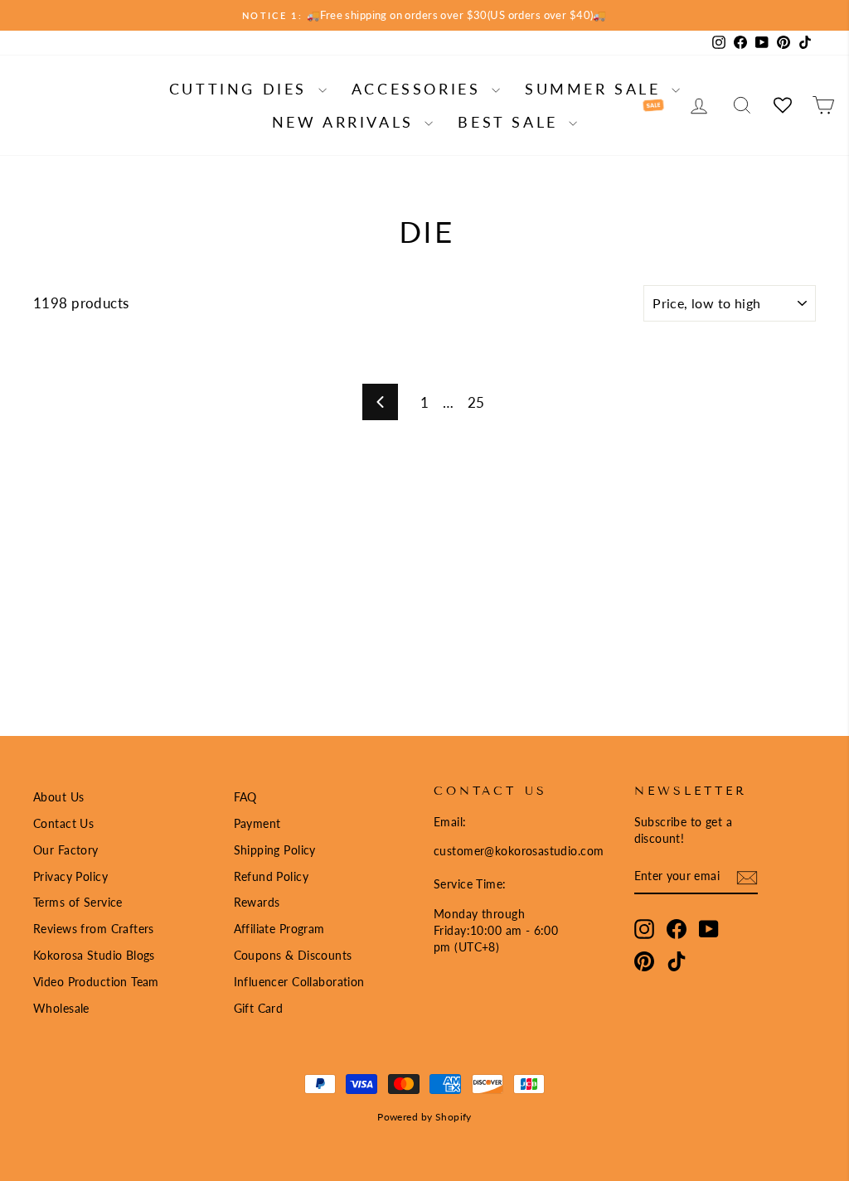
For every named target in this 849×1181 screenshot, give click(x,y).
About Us (58, 797)
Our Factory (66, 850)
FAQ (245, 797)
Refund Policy (271, 876)
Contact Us (63, 823)
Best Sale (511, 122)
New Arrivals (346, 122)
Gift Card (259, 1008)
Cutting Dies (241, 89)
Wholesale (61, 1008)
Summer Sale (596, 89)
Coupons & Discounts (293, 955)
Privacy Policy (70, 876)
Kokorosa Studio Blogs (94, 955)
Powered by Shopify (424, 1117)
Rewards (257, 902)
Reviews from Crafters (93, 929)
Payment (257, 823)
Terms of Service (78, 902)
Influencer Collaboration (299, 982)
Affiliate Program (279, 929)
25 (476, 402)
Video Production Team (96, 982)
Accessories (420, 89)
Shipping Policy (275, 850)
